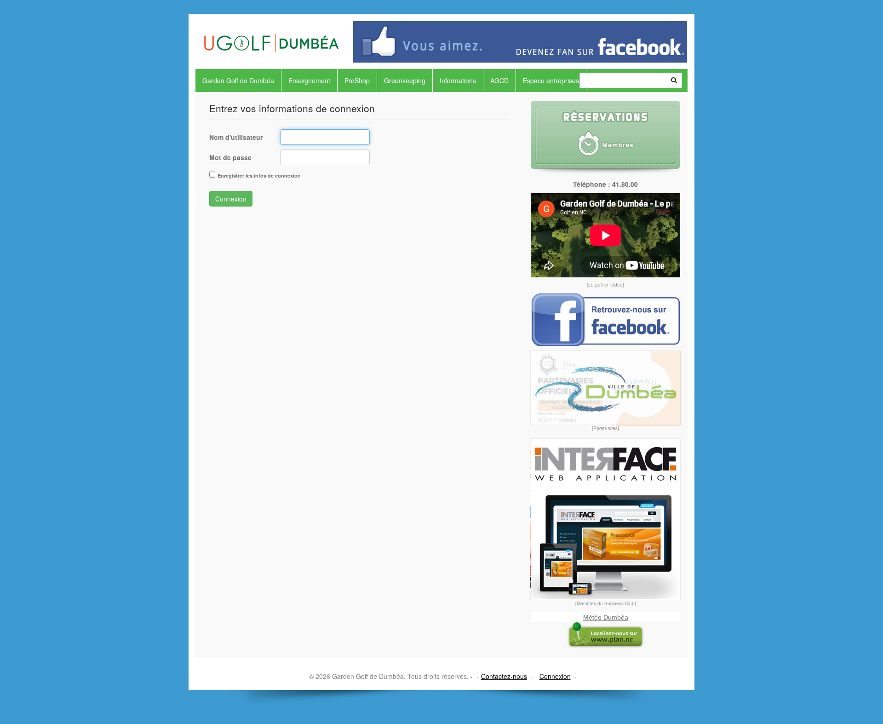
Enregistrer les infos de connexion (259, 175)
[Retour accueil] (271, 33)
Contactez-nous (504, 676)
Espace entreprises (551, 80)
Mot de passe (230, 157)
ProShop (357, 80)
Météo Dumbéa (605, 617)
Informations (458, 80)
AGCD (499, 80)
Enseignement (309, 80)
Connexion (231, 198)
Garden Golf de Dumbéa (238, 80)
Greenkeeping (404, 80)
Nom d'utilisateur (236, 137)
